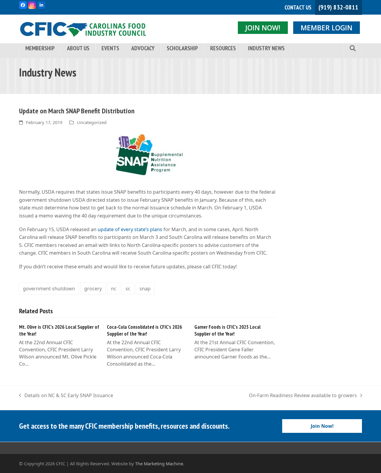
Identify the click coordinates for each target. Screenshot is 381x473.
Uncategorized (92, 122)
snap (145, 288)
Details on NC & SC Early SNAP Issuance (66, 395)
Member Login (326, 27)
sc (128, 288)
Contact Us (298, 7)
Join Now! (262, 27)
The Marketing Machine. (159, 463)
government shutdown (49, 288)
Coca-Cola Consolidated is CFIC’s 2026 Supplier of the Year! (144, 330)
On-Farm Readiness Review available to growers (303, 395)
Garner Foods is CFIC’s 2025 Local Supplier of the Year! (227, 330)
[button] (353, 48)
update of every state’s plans (130, 229)
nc (113, 288)
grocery (93, 288)
